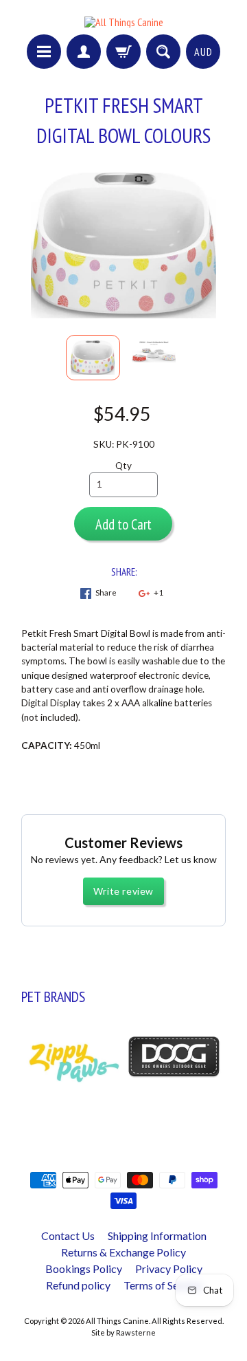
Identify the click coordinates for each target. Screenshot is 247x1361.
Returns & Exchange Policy (123, 1252)
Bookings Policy (83, 1268)
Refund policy (78, 1285)
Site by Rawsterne (123, 1332)
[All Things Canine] (123, 22)
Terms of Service (163, 1285)
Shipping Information (157, 1235)
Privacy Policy (168, 1268)
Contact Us (68, 1235)
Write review (123, 891)
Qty (123, 465)
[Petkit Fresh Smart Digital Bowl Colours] (93, 357)
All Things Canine (117, 1320)
